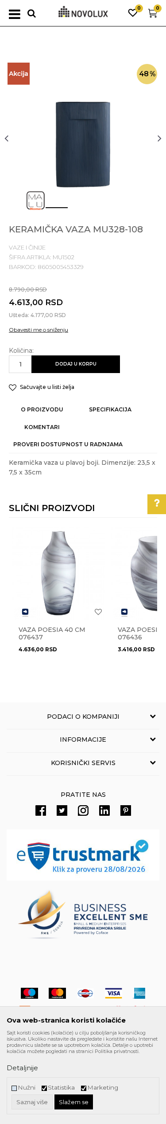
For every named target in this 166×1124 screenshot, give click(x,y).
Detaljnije (22, 1068)
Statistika (61, 1087)
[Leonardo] (25, 612)
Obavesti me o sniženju (38, 329)
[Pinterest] (125, 810)
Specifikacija (110, 409)
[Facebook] (40, 810)
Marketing (102, 1087)
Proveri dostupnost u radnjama (68, 444)
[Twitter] (62, 810)
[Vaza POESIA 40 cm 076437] (58, 573)
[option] (83, 138)
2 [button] (76, 211)
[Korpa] (153, 15)
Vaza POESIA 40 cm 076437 (52, 633)
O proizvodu (42, 409)
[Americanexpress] (139, 993)
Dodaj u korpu (76, 364)
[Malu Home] (35, 201)
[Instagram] (83, 810)
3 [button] (103, 211)
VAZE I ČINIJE (27, 247)
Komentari (42, 427)
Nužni (26, 1087)
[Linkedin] (104, 810)
